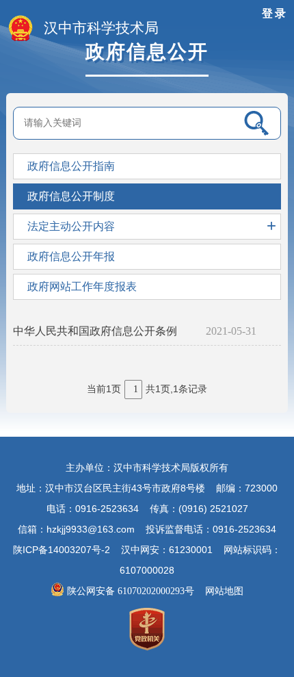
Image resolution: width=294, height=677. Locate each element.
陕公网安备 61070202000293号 (132, 591)
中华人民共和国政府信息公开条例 (95, 331)
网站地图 (224, 591)
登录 (275, 13)
